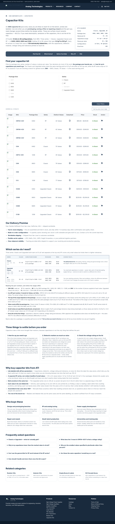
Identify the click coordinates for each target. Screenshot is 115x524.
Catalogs (71, 502)
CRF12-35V (20, 155)
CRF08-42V (20, 138)
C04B (18, 189)
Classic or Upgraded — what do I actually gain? (23, 439)
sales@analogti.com (106, 1)
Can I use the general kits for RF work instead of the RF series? (29, 453)
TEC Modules (50, 511)
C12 (17, 180)
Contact (77, 6)
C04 (17, 146)
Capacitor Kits (50, 517)
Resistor (29, 393)
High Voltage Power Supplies (54, 502)
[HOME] (6, 16)
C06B (18, 197)
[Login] (102, 6)
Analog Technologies (34, 6)
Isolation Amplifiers (51, 506)
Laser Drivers (50, 510)
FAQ (81, 54)
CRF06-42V (20, 129)
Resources (59, 6)
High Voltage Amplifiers (52, 504)
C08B (18, 206)
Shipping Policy (95, 506)
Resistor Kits (49, 515)
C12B (17, 214)
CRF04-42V (20, 121)
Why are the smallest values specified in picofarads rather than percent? (80, 446)
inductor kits (39, 393)
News (70, 504)
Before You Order (62, 54)
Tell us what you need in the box (52, 319)
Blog (70, 506)
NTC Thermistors (51, 513)
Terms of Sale (95, 502)
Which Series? (48, 54)
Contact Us (72, 508)
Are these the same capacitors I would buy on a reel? (78, 453)
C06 (17, 163)
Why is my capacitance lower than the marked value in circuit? (28, 445)
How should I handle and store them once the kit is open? (27, 459)
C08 (17, 172)
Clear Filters (100, 104)
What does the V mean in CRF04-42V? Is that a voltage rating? (81, 439)
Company (69, 6)
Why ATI (73, 54)
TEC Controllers (50, 508)
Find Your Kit (36, 54)
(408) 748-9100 (95, 1)
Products (49, 6)
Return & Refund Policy (97, 504)
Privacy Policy (95, 508)
